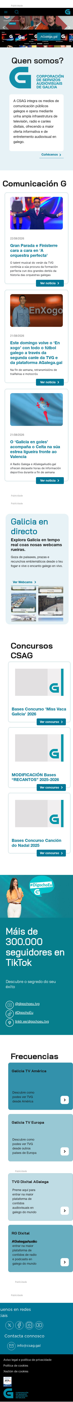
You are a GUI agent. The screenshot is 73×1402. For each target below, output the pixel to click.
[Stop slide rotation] (21, 44)
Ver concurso (49, 722)
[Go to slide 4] (46, 44)
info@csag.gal (29, 1345)
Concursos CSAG (32, 650)
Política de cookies (15, 1365)
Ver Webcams (22, 582)
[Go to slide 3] (39, 44)
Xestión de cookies (15, 1371)
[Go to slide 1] (26, 44)
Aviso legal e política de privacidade (27, 1360)
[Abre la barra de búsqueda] (17, 12)
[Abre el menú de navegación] (6, 11)
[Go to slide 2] (33, 44)
